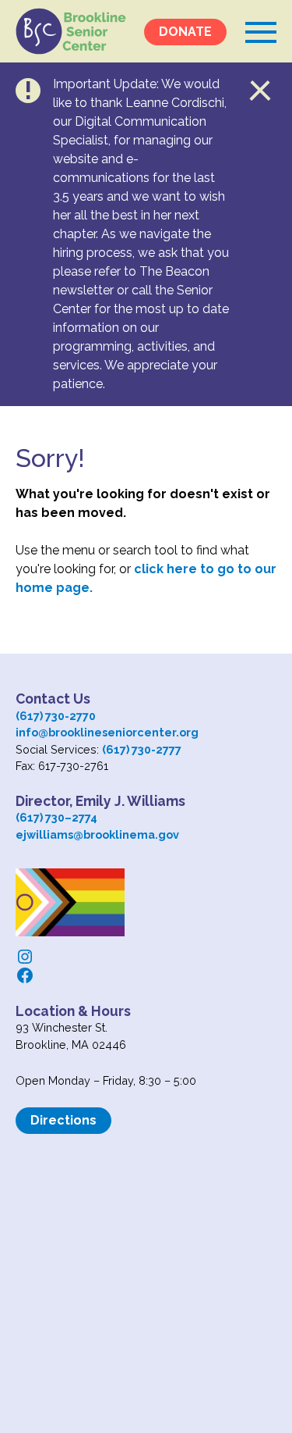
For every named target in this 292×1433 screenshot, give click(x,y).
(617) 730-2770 (56, 715)
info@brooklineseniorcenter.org (107, 732)
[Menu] (260, 31)
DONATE (185, 31)
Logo (71, 31)
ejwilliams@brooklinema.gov (97, 834)
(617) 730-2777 (141, 749)
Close (260, 90)
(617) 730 (40, 817)
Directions (63, 1120)
